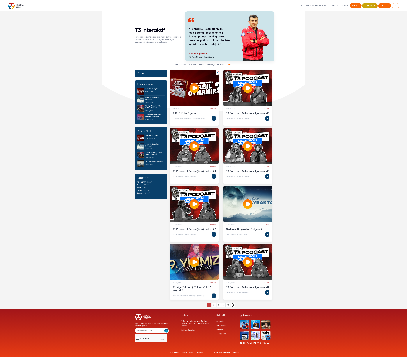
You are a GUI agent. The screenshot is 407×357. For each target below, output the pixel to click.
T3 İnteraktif (221, 334)
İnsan (201, 64)
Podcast (221, 64)
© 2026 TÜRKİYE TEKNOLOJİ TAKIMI (180, 352)
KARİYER (355, 6)
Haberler (219, 330)
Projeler (192, 64)
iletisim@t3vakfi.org (188, 330)
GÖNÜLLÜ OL (369, 6)
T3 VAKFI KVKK (202, 352)
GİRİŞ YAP (385, 6)
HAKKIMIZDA (306, 6)
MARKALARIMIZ (321, 6)
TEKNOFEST (180, 64)
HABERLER (336, 6)
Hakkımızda (221, 325)
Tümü (229, 64)
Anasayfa (220, 321)
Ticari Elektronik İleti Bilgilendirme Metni (225, 352)
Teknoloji (210, 64)
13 (228, 305)
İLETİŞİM (345, 6)
